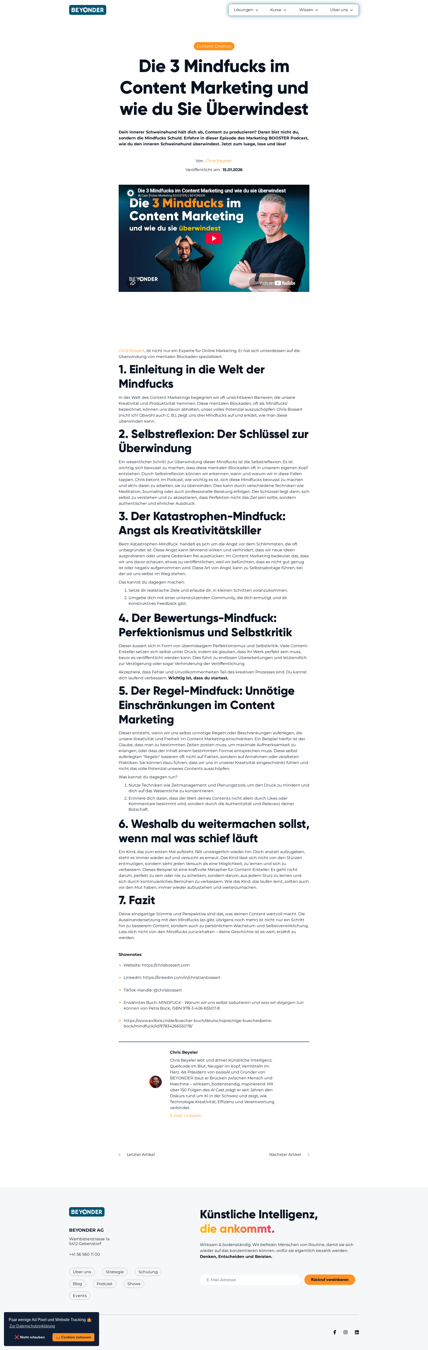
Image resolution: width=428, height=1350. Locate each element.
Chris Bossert (132, 350)
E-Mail (176, 1115)
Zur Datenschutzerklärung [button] (32, 1326)
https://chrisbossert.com (166, 965)
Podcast (105, 1283)
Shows (133, 1283)
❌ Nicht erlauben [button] (30, 1337)
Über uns (82, 1272)
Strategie (115, 1272)
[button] (246, 10)
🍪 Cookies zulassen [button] (73, 1337)
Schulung (148, 1272)
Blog (77, 1283)
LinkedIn (193, 1115)
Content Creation (214, 46)
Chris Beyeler (219, 160)
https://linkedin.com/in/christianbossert (182, 977)
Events (80, 1295)
